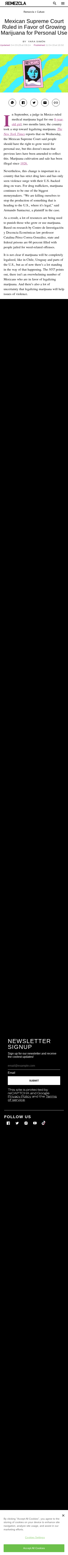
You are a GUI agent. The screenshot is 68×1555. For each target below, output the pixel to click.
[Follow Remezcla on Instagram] (26, 1120)
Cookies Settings (35, 1537)
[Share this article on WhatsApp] (12, 102)
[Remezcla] (15, 3)
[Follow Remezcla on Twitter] (17, 1120)
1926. (24, 163)
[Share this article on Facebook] (23, 102)
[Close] (63, 1515)
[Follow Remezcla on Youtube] (35, 1120)
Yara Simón (37, 41)
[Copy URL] (56, 102)
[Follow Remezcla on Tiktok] (44, 1120)
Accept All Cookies (34, 1548)
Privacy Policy (19, 1097)
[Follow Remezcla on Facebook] (8, 1120)
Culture (40, 12)
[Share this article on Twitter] (34, 102)
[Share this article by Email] (45, 102)
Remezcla (29, 12)
